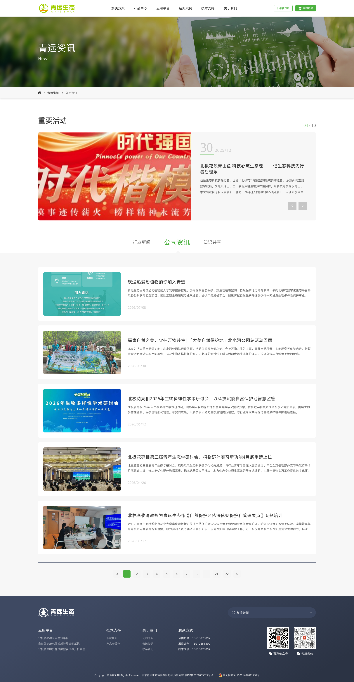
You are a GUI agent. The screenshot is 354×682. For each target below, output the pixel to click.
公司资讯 (177, 242)
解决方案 (118, 8)
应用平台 (163, 8)
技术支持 (208, 8)
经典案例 (185, 8)
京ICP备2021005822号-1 (199, 675)
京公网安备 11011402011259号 (241, 675)
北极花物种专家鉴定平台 (53, 638)
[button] (292, 206)
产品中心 (140, 8)
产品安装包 (113, 644)
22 (227, 574)
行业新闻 (141, 242)
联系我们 (147, 649)
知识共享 (212, 242)
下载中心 (111, 638)
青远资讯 (53, 93)
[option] (177, 176)
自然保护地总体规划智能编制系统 (59, 644)
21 (216, 574)
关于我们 (230, 8)
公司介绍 (147, 638)
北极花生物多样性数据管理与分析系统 (61, 649)
